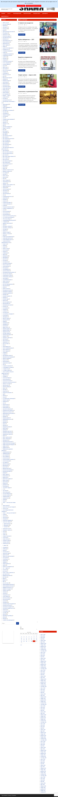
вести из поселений (6, 70)
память (4, 388)
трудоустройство (6, 563)
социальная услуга (6, 528)
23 (36, 639)
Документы (45, 13)
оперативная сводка (7, 362)
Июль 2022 (43, 707)
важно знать (5, 67)
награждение (5, 322)
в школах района (6, 64)
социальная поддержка (7, 520)
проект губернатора (6, 438)
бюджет (4, 46)
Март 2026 (43, 642)
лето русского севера (7, 273)
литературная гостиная (7, 275)
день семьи (5, 154)
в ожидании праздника (7, 50)
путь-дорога (5, 462)
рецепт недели (5, 474)
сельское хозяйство (7, 495)
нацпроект (5, 336)
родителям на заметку (7, 478)
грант (4, 125)
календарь (5, 229)
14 (31, 638)
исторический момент (7, 203)
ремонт (5, 545)
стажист (4, 534)
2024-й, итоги (5, 22)
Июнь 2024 (43, 673)
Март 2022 (43, 713)
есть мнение (5, 172)
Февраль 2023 (43, 696)
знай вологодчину (6, 189)
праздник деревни (6, 417)
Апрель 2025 (43, 658)
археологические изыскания (8, 31)
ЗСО (4, 195)
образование (6, 525)
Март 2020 (43, 748)
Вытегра (21, 628)
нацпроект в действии (7, 337)
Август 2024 (43, 670)
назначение (5, 325)
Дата (4, 129)
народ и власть (6, 327)
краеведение (5, 255)
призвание (5, 422)
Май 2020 (42, 745)
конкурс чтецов (6, 248)
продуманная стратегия (7, 434)
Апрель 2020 (43, 747)
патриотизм (5, 391)
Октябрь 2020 (43, 738)
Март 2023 (43, 695)
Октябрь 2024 (43, 667)
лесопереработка (6, 269)
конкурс (4, 247)
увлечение (5, 571)
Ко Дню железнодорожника (8, 236)
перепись (4, 395)
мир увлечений (6, 285)
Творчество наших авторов (8, 556)
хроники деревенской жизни (8, 585)
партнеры (4, 389)
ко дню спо (5, 244)
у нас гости (5, 569)
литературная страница (7, 276)
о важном (4, 352)
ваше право (5, 68)
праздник (4, 416)
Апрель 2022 (43, 711)
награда (4, 321)
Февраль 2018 (43, 786)
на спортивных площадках (8, 313)
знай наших (5, 190)
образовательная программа (8, 356)
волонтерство (5, 85)
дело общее (5, 131)
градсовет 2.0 (5, 123)
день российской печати (7, 153)
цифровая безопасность (7, 587)
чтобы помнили (6, 596)
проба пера (5, 428)
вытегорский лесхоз (7, 100)
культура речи (5, 261)
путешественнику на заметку (8, 459)
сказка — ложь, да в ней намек (9, 512)
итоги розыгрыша (6, 214)
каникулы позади (6, 232)
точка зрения (5, 557)
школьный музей (6, 599)
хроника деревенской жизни (8, 584)
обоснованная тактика (7, 355)
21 (31, 639)
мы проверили (5, 307)
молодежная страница (7, 291)
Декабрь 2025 (43, 646)
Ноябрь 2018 (43, 772)
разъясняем (5, 466)
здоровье (4, 183)
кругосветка (5, 258)
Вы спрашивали (6, 94)
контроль (4, 251)
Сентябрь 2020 (44, 740)
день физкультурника (7, 160)
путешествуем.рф (6, 460)
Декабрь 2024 (43, 664)
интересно (5, 201)
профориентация (6, 453)
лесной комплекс (6, 266)
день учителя (5, 159)
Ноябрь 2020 (43, 737)
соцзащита (6, 526)
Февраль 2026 (43, 643)
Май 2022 (42, 710)
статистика (5, 537)
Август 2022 (43, 705)
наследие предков (6, 333)
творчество (5, 554)
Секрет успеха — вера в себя (27, 75)
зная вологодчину (6, 193)
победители (5, 401)
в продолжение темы (7, 55)
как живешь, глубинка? (7, 227)
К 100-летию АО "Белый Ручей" (9, 215)
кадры (4, 224)
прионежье (5, 425)
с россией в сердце (6, 487)
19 (26, 639)
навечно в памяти (6, 318)
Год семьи (5, 111)
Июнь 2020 (43, 744)
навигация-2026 (6, 319)
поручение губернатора (7, 408)
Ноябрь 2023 (43, 683)
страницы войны (6, 542)
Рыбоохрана (5, 486)
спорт (26, 24)
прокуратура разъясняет (7, 441)
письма (4, 397)
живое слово (5, 175)
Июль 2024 (43, 671)
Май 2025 (42, 656)
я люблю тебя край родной (8, 620)
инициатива (5, 198)
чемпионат (5, 591)
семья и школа (5, 505)
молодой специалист (7, 296)
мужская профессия (7, 302)
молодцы (4, 297)
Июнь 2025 (43, 655)
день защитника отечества (8, 138)
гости (4, 117)
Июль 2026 (43, 636)
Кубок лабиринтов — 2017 (26, 39)
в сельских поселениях (7, 61)
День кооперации (6, 141)
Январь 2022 (43, 716)
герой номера (5, 104)
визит (4, 76)
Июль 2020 (43, 743)
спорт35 (4, 533)
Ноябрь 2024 (43, 665)
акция (4, 30)
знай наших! (5, 192)
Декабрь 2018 (43, 771)
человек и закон (6, 590)
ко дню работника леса (7, 238)
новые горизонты (6, 349)
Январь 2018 (43, 787)
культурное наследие (7, 263)
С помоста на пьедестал (25, 23)
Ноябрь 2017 (43, 790)
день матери (5, 143)
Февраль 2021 (43, 732)
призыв (4, 423)
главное (4, 108)
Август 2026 (43, 634)
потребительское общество (8, 410)
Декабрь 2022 (43, 699)
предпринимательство (7, 419)
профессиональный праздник (8, 444)
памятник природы (6, 386)
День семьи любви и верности (8, 156)
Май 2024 (42, 674)
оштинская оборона (6, 377)
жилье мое (5, 177)
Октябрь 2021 (43, 720)
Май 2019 (42, 763)
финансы (4, 579)
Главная (3, 13)
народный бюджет (6, 330)
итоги (4, 209)
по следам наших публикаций (8, 398)
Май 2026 (42, 639)
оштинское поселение (7, 380)
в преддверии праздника (7, 53)
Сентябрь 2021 (43, 722)
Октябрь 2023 (43, 685)
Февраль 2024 (43, 679)
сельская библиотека (7, 493)
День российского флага (7, 151)
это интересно (5, 611)
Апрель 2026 (43, 640)
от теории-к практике (7, 370)
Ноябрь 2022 (43, 701)
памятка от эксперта (7, 383)
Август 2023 (43, 688)
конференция (5, 252)
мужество (5, 300)
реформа (4, 472)
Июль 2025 (43, 653)
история (4, 205)
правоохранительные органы (8, 413)
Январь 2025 (43, 662)
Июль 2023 (43, 689)
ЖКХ (4, 178)
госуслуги (5, 120)
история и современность (8, 208)
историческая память (7, 202)
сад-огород (5, 490)
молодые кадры (6, 299)
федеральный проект (7, 575)
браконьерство (6, 43)
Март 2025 (43, 659)
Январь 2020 (43, 751)
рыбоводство (5, 484)
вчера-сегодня (5, 92)
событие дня (5, 517)
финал (4, 578)
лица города (5, 278)
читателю (4, 593)
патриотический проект (7, 392)
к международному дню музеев (9, 220)
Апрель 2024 (43, 676)
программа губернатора (7, 432)
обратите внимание (6, 358)
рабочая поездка (6, 463)
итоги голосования (6, 211)
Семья (4, 501)
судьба (4, 550)
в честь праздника (6, 62)
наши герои (5, 339)
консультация (5, 250)
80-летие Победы (6, 24)
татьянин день (5, 551)
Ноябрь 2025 (43, 647)
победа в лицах (6, 400)
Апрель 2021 (43, 729)
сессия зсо (5, 508)
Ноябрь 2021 (43, 719)
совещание (5, 518)
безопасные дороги (6, 36)
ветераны (4, 71)
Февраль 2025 (43, 661)
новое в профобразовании (8, 348)
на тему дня (5, 315)
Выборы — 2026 (6, 95)
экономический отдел (7, 605)
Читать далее (22, 34)
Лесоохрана (5, 267)
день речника (5, 150)
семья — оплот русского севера (9, 502)
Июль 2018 (43, 778)
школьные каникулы (7, 597)
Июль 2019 (43, 760)
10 (21, 638)
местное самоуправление (8, 284)
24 (21, 641)
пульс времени (6, 454)
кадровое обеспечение (7, 223)
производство (5, 440)
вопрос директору (6, 88)
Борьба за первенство (25, 57)
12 (26, 638)
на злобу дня (5, 312)
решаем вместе (6, 475)
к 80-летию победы (6, 218)
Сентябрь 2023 (43, 686)
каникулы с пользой (7, 233)
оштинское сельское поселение (9, 382)
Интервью (5, 199)
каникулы (4, 230)
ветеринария (5, 73)
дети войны (5, 165)
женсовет (4, 174)
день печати (5, 146)
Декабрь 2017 (43, 789)
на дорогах (5, 309)
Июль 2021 (43, 725)
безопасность (5, 34)
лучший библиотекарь (7, 279)
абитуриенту (5, 27)
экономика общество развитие (9, 603)
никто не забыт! (6, 343)
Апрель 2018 (43, 783)
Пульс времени (6, 456)
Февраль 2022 (43, 714)
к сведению (5, 221)
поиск (4, 403)
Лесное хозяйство (6, 264)
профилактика (5, 447)
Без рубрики (5, 33)
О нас (8, 13)
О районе (4, 353)
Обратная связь (27, 13)
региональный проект (7, 471)
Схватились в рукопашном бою (28, 91)
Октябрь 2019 (43, 756)
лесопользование (6, 270)
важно (4, 65)
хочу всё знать (5, 582)
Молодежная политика (7, 290)
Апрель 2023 (43, 694)
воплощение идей (6, 86)
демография (5, 132)
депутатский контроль (7, 163)
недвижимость (5, 342)
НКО (4, 345)
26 (26, 641)
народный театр (6, 331)
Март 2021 (43, 731)
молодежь (5, 294)
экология (4, 600)
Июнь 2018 (43, 780)
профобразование (6, 452)
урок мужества (5, 574)
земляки (4, 187)
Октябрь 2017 (43, 792)
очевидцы (5, 376)
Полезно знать (36, 13)
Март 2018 (43, 784)
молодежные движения (7, 293)
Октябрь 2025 (43, 649)
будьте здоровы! (6, 44)
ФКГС (4, 581)
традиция (4, 562)
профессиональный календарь (9, 443)
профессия (5, 446)
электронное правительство (8, 608)
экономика (5, 602)
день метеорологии (6, 144)
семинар (4, 499)
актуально (5, 28)
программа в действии (7, 431)
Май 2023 (42, 692)
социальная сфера (6, 521)
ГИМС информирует (7, 107)
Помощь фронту (6, 407)
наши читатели (6, 340)
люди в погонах (6, 281)
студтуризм (5, 547)
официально (5, 374)
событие (4, 515)
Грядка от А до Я (6, 128)
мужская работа (6, 303)
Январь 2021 (43, 734)
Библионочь (5, 39)
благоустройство (6, 42)
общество (5, 359)
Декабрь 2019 (43, 753)
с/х (3, 489)
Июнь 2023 (43, 691)
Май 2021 (42, 728)
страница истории (6, 540)
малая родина (5, 282)
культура (4, 260)
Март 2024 (43, 677)
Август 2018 (43, 777)
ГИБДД (4, 105)
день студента (5, 157)
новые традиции (6, 351)
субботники (5, 548)
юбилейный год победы (7, 615)
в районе (4, 56)
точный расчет (5, 559)
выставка (4, 98)
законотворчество (6, 181)
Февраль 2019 (43, 768)
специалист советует (7, 530)
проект (4, 435)
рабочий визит (5, 465)
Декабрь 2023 (43, 682)
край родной (5, 257)
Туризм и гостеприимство (8, 566)
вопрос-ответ (5, 89)
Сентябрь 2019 (43, 757)
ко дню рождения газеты (7, 239)
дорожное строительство (8, 169)
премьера (4, 420)
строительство (5, 543)
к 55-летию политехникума (8, 217)
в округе (4, 52)
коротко (4, 254)
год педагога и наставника (8, 110)
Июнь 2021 (43, 726)
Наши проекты (4, 16)
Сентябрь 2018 (43, 775)
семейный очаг (5, 498)
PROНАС (4, 25)
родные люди (5, 480)
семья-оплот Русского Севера (8, 506)
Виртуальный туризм (7, 77)
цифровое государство (7, 588)
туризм (4, 565)
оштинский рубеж (6, 379)
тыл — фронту (6, 568)
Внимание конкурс (6, 80)
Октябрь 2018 (43, 774)
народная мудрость (6, 328)
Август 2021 (43, 723)
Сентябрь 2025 (44, 650)
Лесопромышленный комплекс (9, 272)
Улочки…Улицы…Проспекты (8, 572)
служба (4, 514)
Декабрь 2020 (43, 735)
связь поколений (6, 492)
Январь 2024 (43, 680)
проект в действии (6, 437)
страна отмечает (6, 539)
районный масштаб (6, 468)
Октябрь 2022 (43, 702)
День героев (5, 137)
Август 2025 (43, 652)
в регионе (4, 58)
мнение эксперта (6, 288)
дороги (4, 168)
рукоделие (5, 483)
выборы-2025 (5, 97)
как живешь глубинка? (7, 226)
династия (4, 166)
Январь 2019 (43, 769)
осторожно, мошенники (7, 365)
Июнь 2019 (43, 762)
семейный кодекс (6, 496)
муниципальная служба (7, 304)
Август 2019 (43, 759)
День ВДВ (5, 134)
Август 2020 (43, 741)
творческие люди (6, 553)
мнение (4, 287)
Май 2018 (42, 781)
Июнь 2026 (43, 637)
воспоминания (5, 91)
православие (5, 414)
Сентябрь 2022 (43, 704)
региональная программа (7, 469)
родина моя (5, 477)
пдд (3, 394)
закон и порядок (6, 180)
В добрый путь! (6, 49)
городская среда (6, 114)
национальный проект (7, 334)
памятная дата (5, 385)
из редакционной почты (7, 196)
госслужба (5, 116)
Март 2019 (43, 766)
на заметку (5, 310)
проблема (5, 429)
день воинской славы (7, 135)
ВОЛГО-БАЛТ (5, 83)
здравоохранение (6, 186)
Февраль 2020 (43, 750)
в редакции (5, 59)
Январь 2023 (43, 698)
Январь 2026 (43, 644)
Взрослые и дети (6, 74)
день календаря (6, 140)
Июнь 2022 (43, 708)
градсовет (5, 122)
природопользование (7, 426)
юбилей (4, 614)
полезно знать (5, 404)
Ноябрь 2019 (43, 754)
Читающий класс (6, 594)
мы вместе (5, 306)
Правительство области (7, 411)
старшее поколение (6, 536)
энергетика (5, 609)
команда (4, 245)
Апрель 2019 (43, 765)
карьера (4, 235)
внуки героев (5, 82)
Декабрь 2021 (43, 717)
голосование (5, 113)
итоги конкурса (5, 212)
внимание (4, 79)
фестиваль (5, 577)
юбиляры (4, 618)
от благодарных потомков (8, 367)
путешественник (6, 457)
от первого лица (6, 368)
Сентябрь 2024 (44, 668)
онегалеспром (5, 361)
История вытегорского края (8, 206)
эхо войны (5, 612)
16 (36, 638)
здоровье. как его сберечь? (8, 184)
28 (31, 641)
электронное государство (8, 606)
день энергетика (6, 162)
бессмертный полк (6, 37)
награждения (5, 324)
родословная (5, 481)
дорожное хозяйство (7, 171)
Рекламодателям (17, 13)
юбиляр (4, 617)
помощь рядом (5, 405)
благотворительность (7, 40)
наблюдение (5, 316)
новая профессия (6, 346)
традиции (4, 560)
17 (21, 639)
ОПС (4, 364)
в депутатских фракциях (7, 47)
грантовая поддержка (7, 126)
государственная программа (8, 119)
